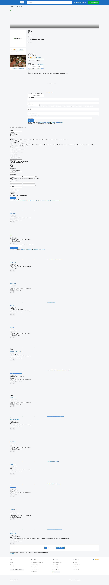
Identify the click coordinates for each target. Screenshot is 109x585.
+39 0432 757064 (40, 64)
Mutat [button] (36, 64)
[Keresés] (28, 2)
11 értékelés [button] (21, 49)
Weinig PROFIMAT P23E (16, 373)
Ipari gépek (12, 553)
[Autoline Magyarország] (14, 2)
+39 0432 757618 (40, 68)
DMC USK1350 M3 (14, 419)
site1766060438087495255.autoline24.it (36, 59)
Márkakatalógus (34, 571)
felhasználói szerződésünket (57, 122)
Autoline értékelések (35, 569)
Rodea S (12, 327)
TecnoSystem (13, 262)
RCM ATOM (13, 213)
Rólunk (11, 562)
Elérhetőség (12, 566)
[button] (35, 61)
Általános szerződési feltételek (37, 562)
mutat (12, 193)
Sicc (11, 235)
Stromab (12, 305)
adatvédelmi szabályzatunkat (44, 122)
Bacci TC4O (13, 283)
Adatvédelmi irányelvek (35, 564)
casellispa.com (30, 69)
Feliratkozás (14, 247)
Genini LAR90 (13, 397)
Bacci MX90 (13, 441)
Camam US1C (13, 509)
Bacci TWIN (13, 533)
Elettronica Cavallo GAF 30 (16, 351)
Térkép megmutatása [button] (51, 83)
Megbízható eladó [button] (31, 53)
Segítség (12, 564)
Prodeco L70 (13, 464)
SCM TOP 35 (13, 487)
